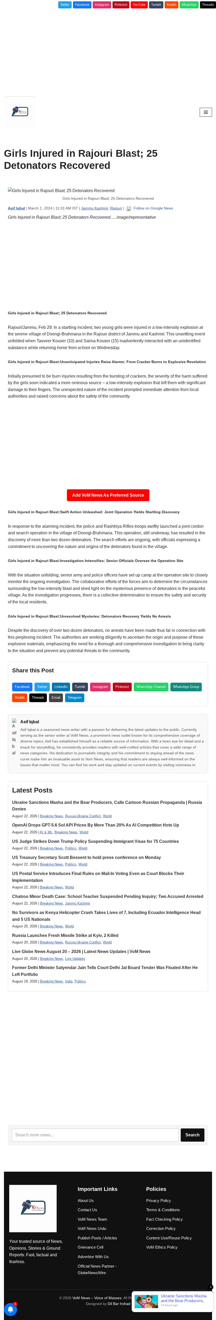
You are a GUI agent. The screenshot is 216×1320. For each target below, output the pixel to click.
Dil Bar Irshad (119, 1304)
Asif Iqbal (29, 722)
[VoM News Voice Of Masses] (20, 112)
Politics (70, 848)
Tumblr (156, 5)
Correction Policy (161, 1228)
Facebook (82, 5)
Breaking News (51, 816)
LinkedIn (61, 687)
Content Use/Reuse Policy (169, 1238)
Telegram (75, 698)
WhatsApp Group (186, 687)
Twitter (65, 5)
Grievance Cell (90, 1247)
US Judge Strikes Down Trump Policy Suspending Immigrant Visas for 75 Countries (95, 841)
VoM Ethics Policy (162, 1247)
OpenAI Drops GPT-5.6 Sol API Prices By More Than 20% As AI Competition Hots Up (95, 825)
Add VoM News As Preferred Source (108, 495)
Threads (208, 5)
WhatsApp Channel (151, 687)
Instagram (102, 5)
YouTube (139, 5)
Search (192, 1135)
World (107, 816)
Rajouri (116, 208)
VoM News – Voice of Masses (96, 1298)
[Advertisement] (108, 50)
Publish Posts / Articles (97, 1238)
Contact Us (87, 1209)
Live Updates (75, 959)
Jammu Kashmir (94, 208)
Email (56, 698)
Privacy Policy (158, 1200)
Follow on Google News (152, 208)
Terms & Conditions (163, 1209)
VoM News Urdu (92, 1228)
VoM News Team (92, 1219)
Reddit (171, 5)
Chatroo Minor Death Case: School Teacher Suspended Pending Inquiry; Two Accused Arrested (107, 896)
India (68, 981)
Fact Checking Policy (164, 1219)
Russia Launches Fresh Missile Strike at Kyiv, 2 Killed (65, 935)
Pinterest (121, 5)
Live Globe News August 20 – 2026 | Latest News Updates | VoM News (81, 951)
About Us (86, 1200)
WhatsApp (189, 5)
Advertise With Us (93, 1256)
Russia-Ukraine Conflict (83, 816)
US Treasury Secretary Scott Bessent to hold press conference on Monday (86, 857)
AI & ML (46, 832)
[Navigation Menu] (206, 112)
